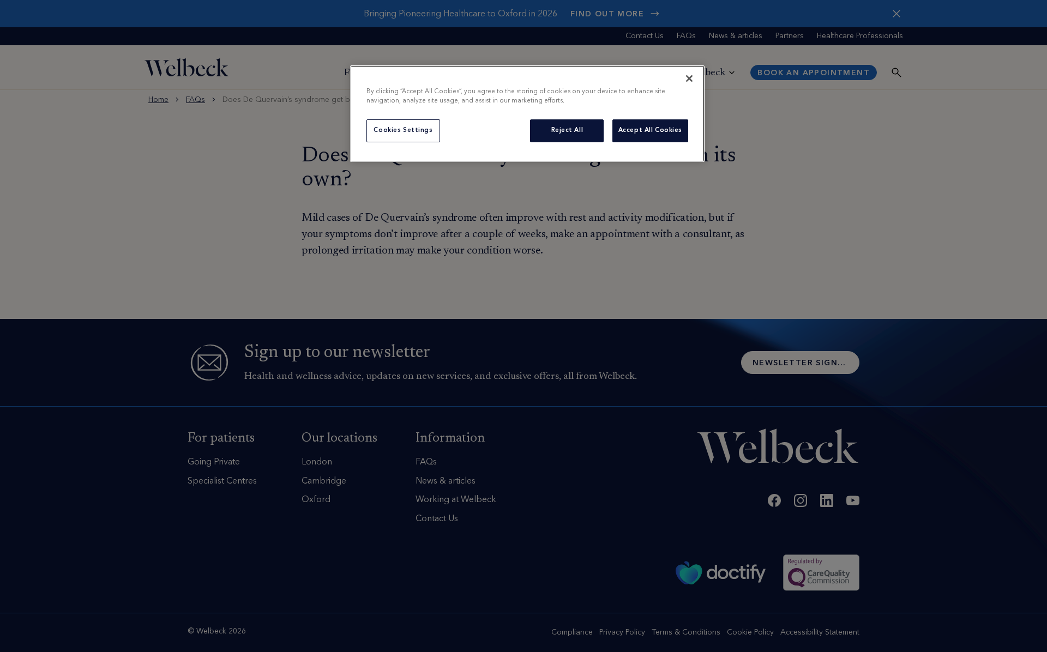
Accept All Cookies (650, 130)
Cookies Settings (403, 130)
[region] (527, 113)
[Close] (689, 78)
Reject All (567, 130)
